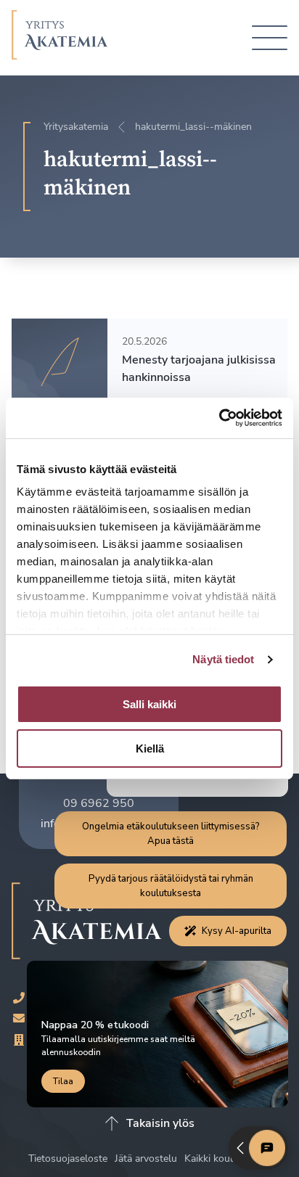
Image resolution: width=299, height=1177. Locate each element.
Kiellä (150, 748)
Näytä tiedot (223, 659)
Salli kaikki (149, 704)
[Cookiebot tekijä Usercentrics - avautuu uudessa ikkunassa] (218, 418)
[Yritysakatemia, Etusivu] (60, 37)
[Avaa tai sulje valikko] (269, 38)
